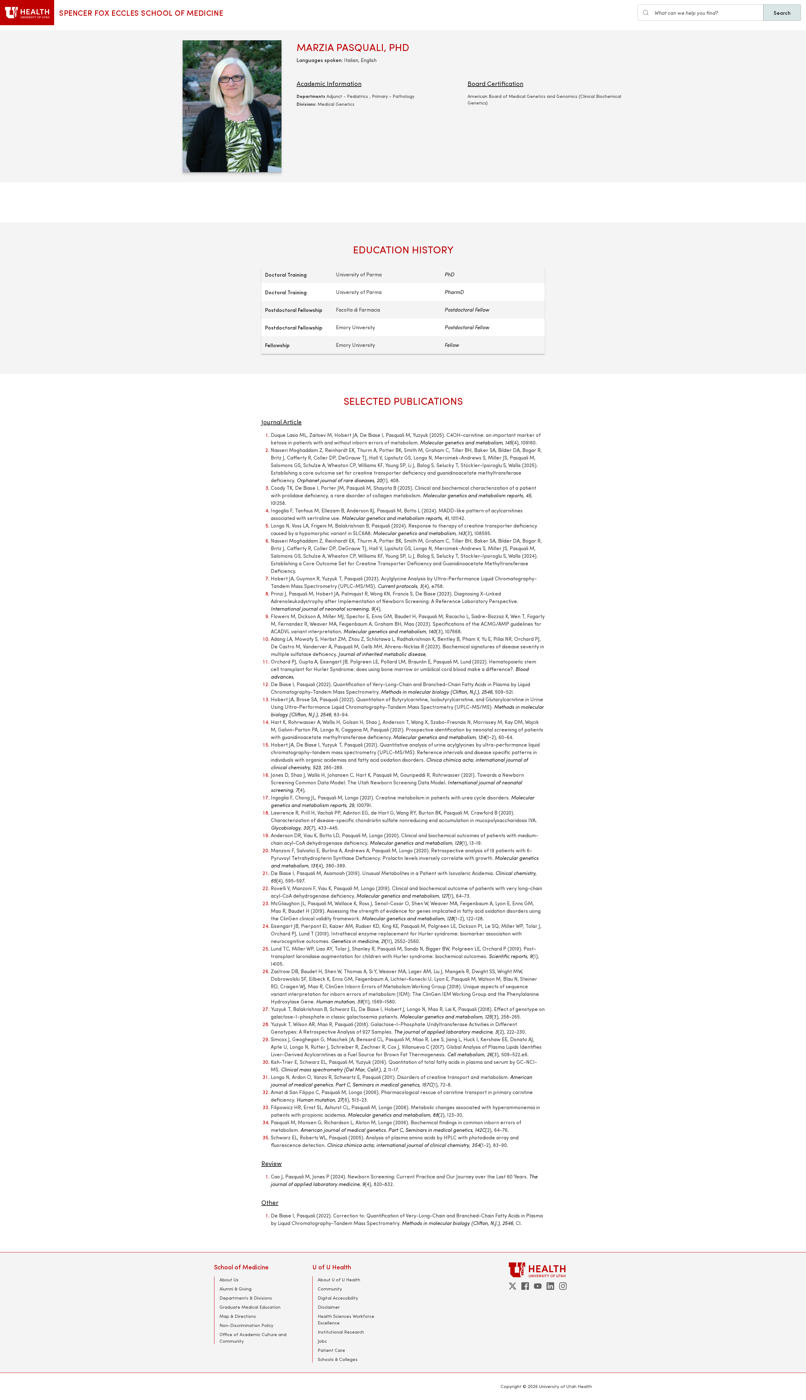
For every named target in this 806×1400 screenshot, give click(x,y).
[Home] (27, 12)
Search (782, 12)
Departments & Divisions (245, 1298)
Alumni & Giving (235, 1289)
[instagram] (563, 1286)
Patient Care (331, 1350)
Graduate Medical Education (250, 1307)
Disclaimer (329, 1307)
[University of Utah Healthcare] (550, 1269)
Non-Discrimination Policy (246, 1325)
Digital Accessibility (338, 1298)
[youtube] (538, 1286)
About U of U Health (339, 1280)
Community (330, 1289)
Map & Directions (237, 1316)
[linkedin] (550, 1286)
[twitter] (512, 1286)
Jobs (322, 1341)
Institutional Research (341, 1332)
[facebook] (525, 1286)
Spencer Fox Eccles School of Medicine (141, 13)
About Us (229, 1280)
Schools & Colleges (338, 1359)
